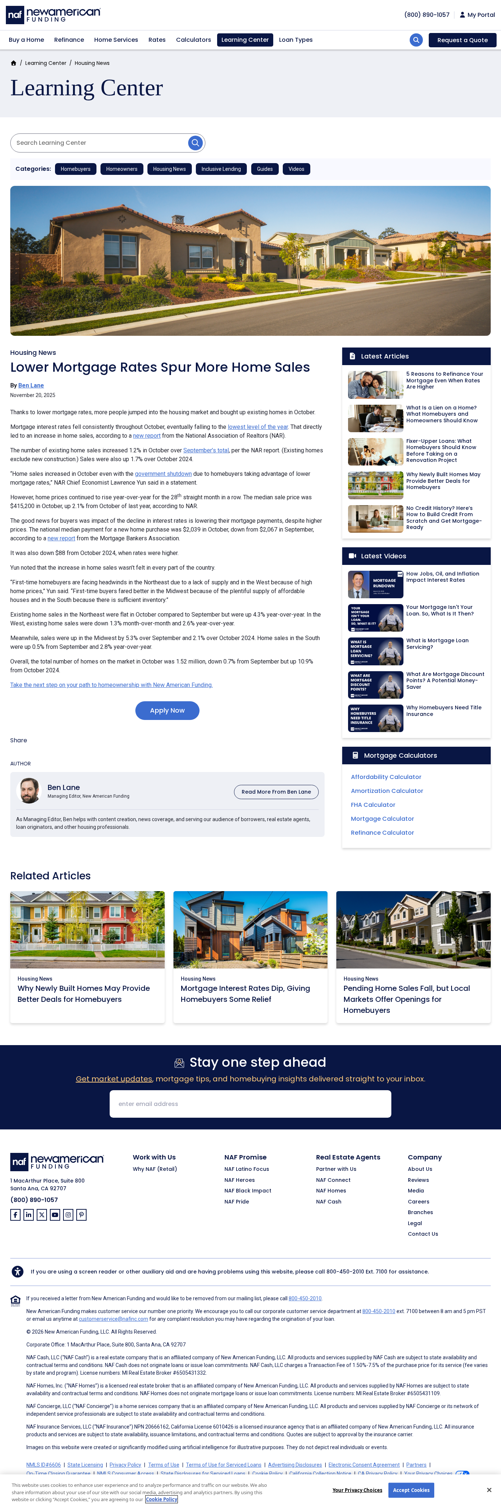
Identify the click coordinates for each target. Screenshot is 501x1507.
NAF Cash (328, 1202)
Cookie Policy (267, 1474)
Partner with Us (336, 1169)
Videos (296, 169)
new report (147, 435)
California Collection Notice (320, 1474)
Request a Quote (463, 40)
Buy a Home (26, 40)
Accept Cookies (411, 1489)
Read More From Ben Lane (276, 791)
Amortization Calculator (387, 791)
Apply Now (167, 710)
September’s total (206, 450)
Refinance (69, 40)
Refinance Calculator (382, 832)
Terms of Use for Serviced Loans (224, 1465)
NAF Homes (331, 1191)
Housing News (92, 63)
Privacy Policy (125, 1465)
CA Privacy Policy (378, 1474)
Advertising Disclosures (295, 1465)
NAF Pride (236, 1202)
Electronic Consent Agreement (364, 1465)
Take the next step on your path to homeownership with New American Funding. (111, 684)
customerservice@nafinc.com (113, 1319)
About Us (420, 1169)
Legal (415, 1223)
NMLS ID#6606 (43, 1465)
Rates (157, 40)
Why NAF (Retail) (155, 1169)
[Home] (53, 14)
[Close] (489, 1490)
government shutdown (163, 473)
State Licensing (85, 1465)
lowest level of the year (258, 426)
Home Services (116, 40)
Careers (418, 1202)
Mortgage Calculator (382, 819)
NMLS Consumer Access (125, 1474)
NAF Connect (333, 1180)
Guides (265, 169)
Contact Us (423, 1234)
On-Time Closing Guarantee (58, 1474)
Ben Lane (31, 385)
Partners (416, 1465)
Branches (420, 1212)
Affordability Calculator (386, 777)
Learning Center (245, 40)
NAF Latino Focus (246, 1169)
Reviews (418, 1180)
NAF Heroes (239, 1180)
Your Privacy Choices (358, 1489)
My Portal (480, 15)
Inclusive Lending (221, 169)
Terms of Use (163, 1465)
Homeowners (122, 169)
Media (416, 1191)
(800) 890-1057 (34, 1200)
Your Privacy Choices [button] (428, 1474)
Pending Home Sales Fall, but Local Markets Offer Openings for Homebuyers (407, 999)
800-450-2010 (345, 1271)
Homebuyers (76, 169)
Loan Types (296, 40)
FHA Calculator (373, 805)
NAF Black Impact (247, 1191)
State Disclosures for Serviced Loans (203, 1474)
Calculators (193, 40)
